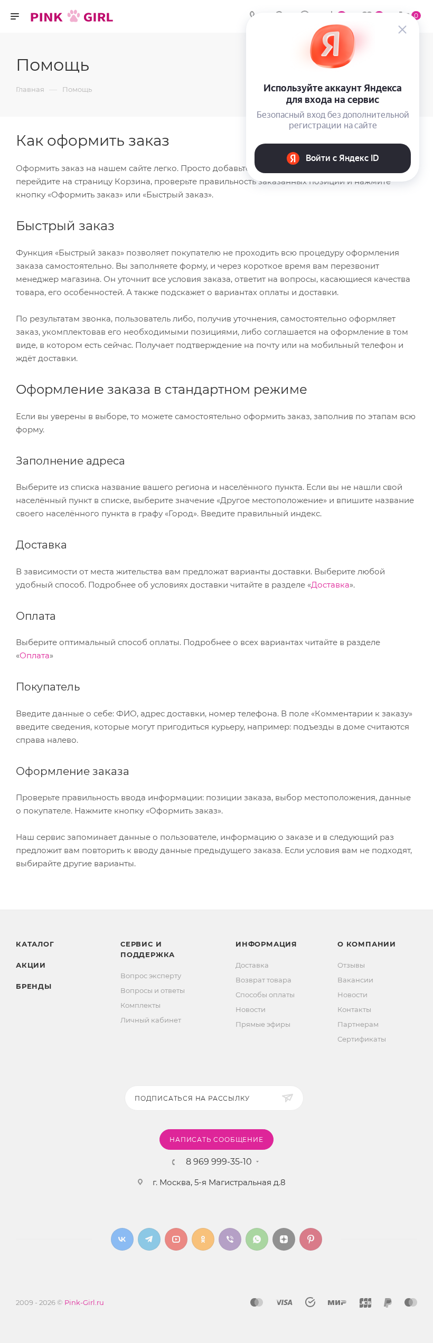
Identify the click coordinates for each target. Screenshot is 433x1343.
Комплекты (140, 1005)
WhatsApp (257, 1239)
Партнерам (358, 1024)
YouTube (176, 1239)
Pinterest (310, 1239)
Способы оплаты (265, 994)
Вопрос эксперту (150, 975)
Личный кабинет (150, 1020)
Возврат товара (263, 980)
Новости (251, 1009)
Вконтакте (122, 1239)
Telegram (149, 1239)
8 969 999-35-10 (219, 1162)
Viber (230, 1239)
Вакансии (355, 980)
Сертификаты (361, 1039)
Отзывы (351, 965)
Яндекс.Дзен (283, 1239)
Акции (31, 965)
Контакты (354, 1009)
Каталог (35, 944)
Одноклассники (203, 1239)
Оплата (35, 655)
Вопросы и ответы (152, 990)
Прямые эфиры (263, 1024)
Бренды (34, 986)
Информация (266, 944)
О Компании (366, 944)
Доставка (330, 585)
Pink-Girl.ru (84, 1302)
